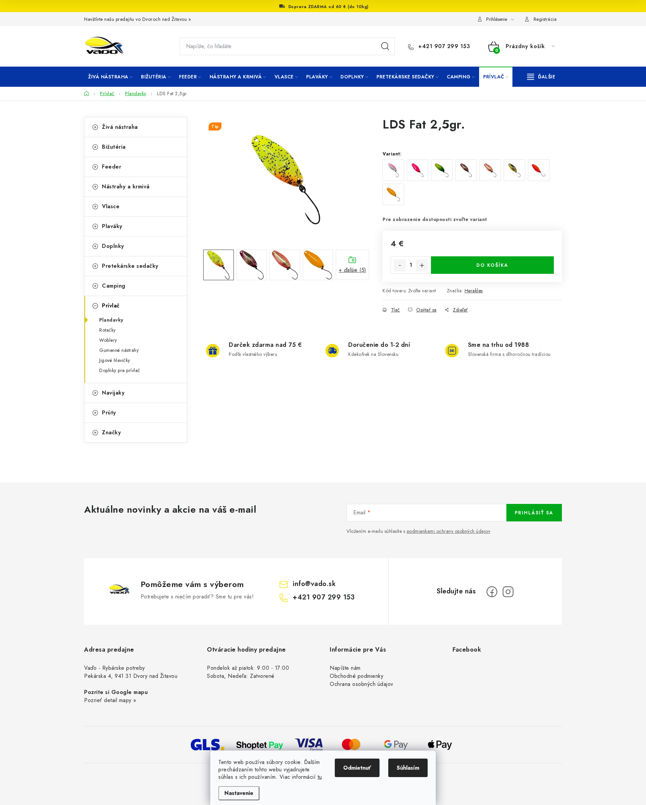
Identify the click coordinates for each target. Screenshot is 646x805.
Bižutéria (114, 147)
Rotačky (107, 330)
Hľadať (385, 46)
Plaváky (112, 226)
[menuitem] (110, 77)
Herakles (474, 290)
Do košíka (492, 265)
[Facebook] (492, 591)
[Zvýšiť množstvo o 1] (422, 265)
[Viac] (541, 77)
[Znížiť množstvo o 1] (400, 265)
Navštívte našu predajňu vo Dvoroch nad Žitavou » (137, 19)
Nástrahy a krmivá (126, 186)
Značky (111, 432)
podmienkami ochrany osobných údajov (449, 531)
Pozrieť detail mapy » (110, 700)
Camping (113, 286)
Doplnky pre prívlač (119, 370)
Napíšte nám (345, 668)
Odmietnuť (357, 768)
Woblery (108, 340)
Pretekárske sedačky (130, 266)
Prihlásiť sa (534, 512)
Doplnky (113, 246)
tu (320, 777)
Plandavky (111, 320)
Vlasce (110, 206)
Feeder (111, 167)
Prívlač (111, 305)
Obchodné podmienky (356, 676)
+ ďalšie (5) (352, 270)
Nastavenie (238, 793)
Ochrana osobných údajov (361, 684)
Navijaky (113, 393)
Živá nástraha (120, 127)
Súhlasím (408, 768)
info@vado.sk (314, 584)
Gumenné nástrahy (119, 350)
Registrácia (545, 19)
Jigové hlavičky (114, 360)
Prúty (109, 412)
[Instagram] (508, 591)
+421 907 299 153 (443, 46)
